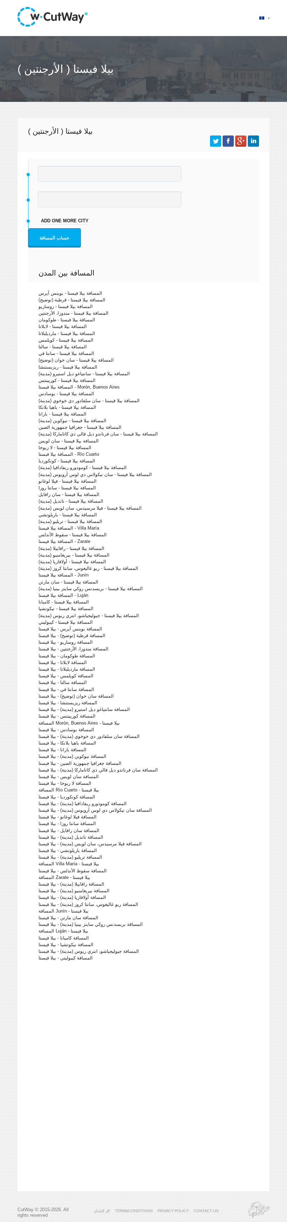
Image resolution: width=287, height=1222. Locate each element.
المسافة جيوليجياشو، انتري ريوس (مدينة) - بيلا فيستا (88, 951)
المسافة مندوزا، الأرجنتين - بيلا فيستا (73, 648)
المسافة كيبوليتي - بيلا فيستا (65, 958)
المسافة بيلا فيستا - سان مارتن (68, 582)
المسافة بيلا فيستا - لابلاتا (62, 326)
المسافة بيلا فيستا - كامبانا (63, 602)
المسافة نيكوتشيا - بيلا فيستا (65, 944)
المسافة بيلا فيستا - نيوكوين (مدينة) (72, 420)
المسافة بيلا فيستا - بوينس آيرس (70, 293)
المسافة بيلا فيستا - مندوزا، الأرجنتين (73, 313)
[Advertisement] (143, 1027)
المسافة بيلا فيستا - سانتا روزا (67, 487)
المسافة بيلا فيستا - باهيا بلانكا (67, 407)
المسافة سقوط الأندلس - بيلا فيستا (72, 870)
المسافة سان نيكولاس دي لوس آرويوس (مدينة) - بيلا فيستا (95, 810)
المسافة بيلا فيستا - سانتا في (66, 353)
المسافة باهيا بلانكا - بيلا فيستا (67, 743)
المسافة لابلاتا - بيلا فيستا (62, 662)
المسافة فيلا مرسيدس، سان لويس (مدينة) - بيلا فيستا (90, 843)
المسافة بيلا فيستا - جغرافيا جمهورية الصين (79, 427)
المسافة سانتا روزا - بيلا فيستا (67, 823)
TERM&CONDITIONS (134, 1211)
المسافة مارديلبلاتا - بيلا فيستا (66, 669)
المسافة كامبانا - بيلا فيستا (63, 938)
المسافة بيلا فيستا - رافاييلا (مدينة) (71, 548)
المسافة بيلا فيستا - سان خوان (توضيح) (76, 360)
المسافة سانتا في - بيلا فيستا (66, 689)
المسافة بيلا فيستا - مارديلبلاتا (66, 333)
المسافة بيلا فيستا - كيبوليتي (65, 622)
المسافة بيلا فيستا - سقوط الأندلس (72, 534)
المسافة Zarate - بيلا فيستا (64, 877)
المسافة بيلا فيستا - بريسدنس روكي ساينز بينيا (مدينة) (90, 588)
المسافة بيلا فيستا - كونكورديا (66, 460)
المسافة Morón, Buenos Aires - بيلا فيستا (79, 723)
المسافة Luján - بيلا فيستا (63, 931)
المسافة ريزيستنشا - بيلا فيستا (67, 702)
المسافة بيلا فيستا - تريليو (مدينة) (70, 521)
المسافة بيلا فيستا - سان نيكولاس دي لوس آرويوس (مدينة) (95, 474)
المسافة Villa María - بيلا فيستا (68, 863)
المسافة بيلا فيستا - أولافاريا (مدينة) (72, 561)
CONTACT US (206, 1211)
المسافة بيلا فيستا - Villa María (68, 528)
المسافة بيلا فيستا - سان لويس (68, 441)
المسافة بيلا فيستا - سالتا (62, 346)
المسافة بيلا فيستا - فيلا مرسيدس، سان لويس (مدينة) (90, 508)
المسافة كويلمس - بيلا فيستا (65, 675)
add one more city (65, 220)
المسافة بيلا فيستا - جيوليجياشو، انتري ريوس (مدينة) (88, 615)
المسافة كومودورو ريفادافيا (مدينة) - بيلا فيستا (82, 803)
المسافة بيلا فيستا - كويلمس (65, 340)
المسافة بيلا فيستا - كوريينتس (67, 380)
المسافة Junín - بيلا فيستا (63, 911)
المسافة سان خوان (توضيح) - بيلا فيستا (76, 696)
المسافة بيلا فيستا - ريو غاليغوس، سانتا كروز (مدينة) (88, 568)
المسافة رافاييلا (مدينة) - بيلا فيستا (71, 884)
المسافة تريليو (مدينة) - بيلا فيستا (70, 857)
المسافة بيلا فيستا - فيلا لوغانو (67, 481)
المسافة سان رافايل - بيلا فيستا (68, 830)
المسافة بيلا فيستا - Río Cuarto (68, 454)
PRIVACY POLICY (173, 1211)
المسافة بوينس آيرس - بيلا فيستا (70, 628)
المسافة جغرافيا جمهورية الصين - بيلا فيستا (79, 763)
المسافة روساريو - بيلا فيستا (65, 642)
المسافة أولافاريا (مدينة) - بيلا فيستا (72, 897)
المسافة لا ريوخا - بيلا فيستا (64, 783)
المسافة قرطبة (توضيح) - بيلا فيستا (71, 635)
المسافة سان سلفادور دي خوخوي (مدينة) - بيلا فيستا (89, 736)
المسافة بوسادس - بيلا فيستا (66, 729)
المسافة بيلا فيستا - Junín (63, 575)
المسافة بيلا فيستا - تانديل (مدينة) (70, 501)
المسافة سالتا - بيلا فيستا (62, 682)
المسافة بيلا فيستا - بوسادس (66, 393)
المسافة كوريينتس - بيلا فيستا (67, 716)
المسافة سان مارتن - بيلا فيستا (68, 917)
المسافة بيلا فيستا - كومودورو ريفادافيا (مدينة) (82, 467)
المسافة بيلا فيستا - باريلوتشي (67, 514)
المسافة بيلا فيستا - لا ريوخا (64, 447)
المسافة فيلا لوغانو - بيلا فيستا (67, 816)
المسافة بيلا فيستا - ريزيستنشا (67, 367)
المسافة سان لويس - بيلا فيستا (68, 776)
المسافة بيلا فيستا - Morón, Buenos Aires (79, 387)
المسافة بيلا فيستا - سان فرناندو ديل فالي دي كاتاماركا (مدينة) (98, 434)
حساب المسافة (54, 237)
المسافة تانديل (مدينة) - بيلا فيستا (70, 837)
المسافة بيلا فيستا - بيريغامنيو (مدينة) (74, 555)
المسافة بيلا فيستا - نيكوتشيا (65, 608)
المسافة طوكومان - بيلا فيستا (66, 655)
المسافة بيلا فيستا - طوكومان (66, 319)
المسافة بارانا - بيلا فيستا (62, 749)
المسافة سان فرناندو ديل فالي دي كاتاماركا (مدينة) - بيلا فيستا (98, 770)
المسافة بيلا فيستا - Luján (63, 595)
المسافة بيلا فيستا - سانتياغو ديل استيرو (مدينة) (84, 373)
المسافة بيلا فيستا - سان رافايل (68, 494)
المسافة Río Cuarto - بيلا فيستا (68, 789)
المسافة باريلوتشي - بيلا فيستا (67, 850)
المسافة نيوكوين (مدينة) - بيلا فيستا (72, 756)
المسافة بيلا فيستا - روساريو (65, 306)
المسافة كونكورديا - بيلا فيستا (66, 796)
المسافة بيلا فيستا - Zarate (64, 541)
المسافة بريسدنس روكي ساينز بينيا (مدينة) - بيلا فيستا (90, 924)
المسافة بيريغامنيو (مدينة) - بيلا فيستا (74, 890)
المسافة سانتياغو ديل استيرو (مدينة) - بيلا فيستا (84, 709)
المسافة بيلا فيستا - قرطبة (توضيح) (71, 299)
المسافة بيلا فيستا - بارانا (62, 414)
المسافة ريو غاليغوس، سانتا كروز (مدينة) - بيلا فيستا (88, 904)
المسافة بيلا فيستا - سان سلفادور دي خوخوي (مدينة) (89, 400)
